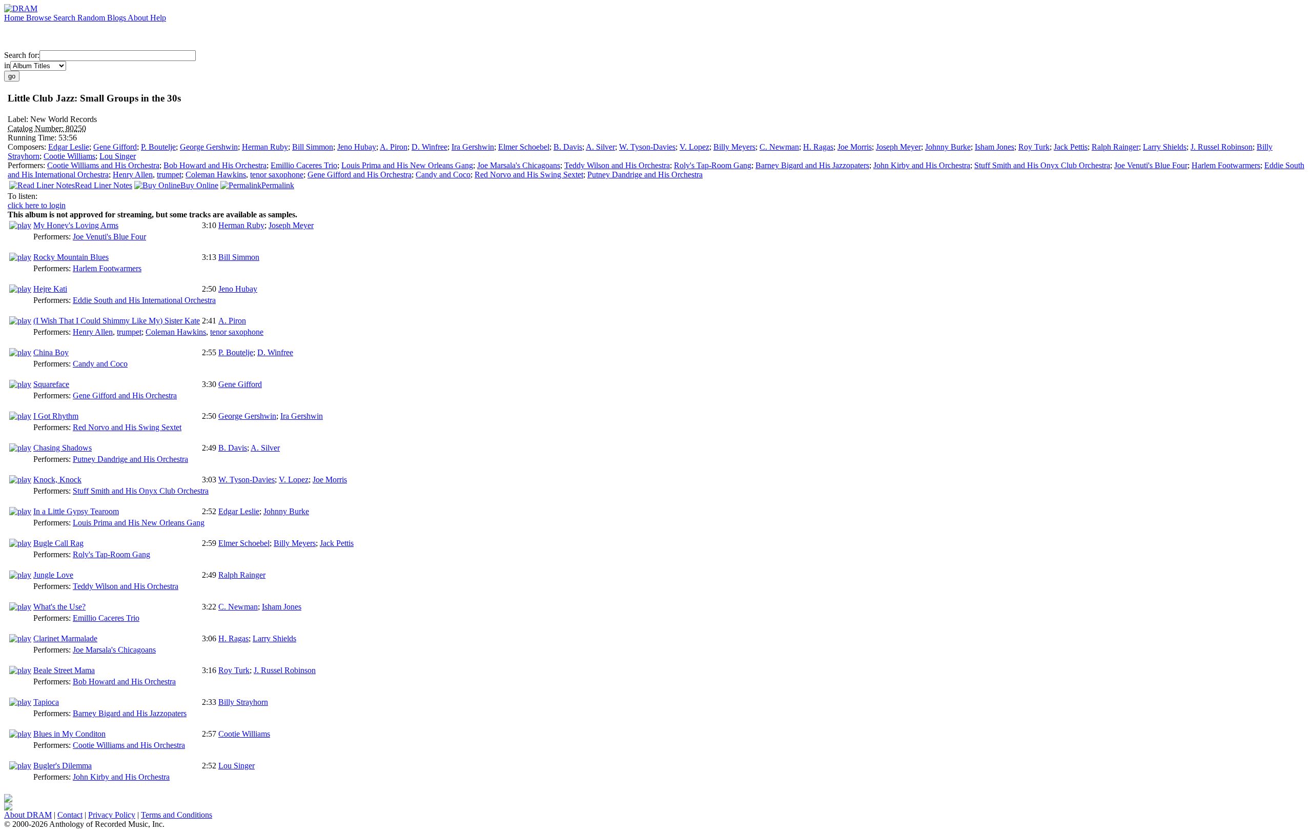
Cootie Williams (69, 156)
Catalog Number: (37, 128)
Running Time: (33, 137)
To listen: (22, 196)
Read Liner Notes (103, 185)
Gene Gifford (115, 147)
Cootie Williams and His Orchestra (103, 165)
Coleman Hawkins (216, 174)
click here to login (37, 205)
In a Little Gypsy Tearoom (76, 511)
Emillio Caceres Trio (304, 165)
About (139, 17)
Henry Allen (133, 174)
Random (92, 17)
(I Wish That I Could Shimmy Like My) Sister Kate (116, 320)
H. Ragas (818, 147)
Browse (39, 17)
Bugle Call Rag (58, 543)
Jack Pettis (1071, 147)
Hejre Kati (50, 289)
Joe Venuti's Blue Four (1150, 165)
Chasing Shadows (62, 447)
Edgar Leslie (68, 147)
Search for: (21, 55)
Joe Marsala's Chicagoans (518, 165)
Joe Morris (854, 147)
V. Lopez (694, 147)
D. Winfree (429, 147)
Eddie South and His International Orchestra (144, 300)
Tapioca (46, 702)
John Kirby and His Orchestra (921, 165)
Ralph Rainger (1115, 147)
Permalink (277, 185)
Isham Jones (994, 147)
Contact (70, 814)
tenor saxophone (276, 174)
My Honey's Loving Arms (75, 225)
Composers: (28, 147)
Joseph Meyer (898, 147)
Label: (19, 119)
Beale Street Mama (64, 670)
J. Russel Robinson (1222, 147)
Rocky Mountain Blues (71, 257)
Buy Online (199, 185)
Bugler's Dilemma (62, 765)
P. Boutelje (158, 147)
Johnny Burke (948, 147)
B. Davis (568, 147)
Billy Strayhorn (243, 702)
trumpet (169, 174)
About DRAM (28, 814)
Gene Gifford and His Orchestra (360, 174)
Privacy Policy (111, 814)
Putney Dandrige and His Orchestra (645, 174)
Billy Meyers (734, 147)
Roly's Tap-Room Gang (712, 165)
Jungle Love (53, 575)
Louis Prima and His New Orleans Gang (407, 165)
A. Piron (393, 147)
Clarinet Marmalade (65, 638)
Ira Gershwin (473, 147)
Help (158, 17)
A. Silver (600, 147)
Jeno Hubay (356, 147)
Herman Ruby (265, 147)
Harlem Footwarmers (1226, 165)
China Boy (51, 352)
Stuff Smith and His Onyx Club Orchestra (1042, 165)
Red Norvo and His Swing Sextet (529, 174)
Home (15, 17)
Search (65, 17)
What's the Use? (59, 606)
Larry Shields (1164, 147)
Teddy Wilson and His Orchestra (617, 165)
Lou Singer (117, 156)
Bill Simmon (312, 147)
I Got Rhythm (55, 416)
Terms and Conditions (176, 814)
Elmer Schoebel (523, 147)
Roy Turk (1034, 147)
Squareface (51, 384)
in (7, 65)
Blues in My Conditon (69, 733)
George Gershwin (209, 147)
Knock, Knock (57, 479)
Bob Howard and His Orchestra (214, 165)
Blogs (117, 17)
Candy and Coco (443, 174)
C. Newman (779, 147)
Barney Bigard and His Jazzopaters (812, 165)
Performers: (27, 165)
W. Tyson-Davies (647, 147)
